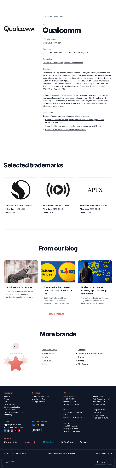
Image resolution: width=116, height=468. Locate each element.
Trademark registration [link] (41, 396)
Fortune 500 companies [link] (53, 63)
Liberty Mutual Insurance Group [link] (91, 353)
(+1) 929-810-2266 (100, 404)
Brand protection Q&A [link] (12, 407)
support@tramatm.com (12, 425)
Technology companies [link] (73, 63)
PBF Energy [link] (83, 364)
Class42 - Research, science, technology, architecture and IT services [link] (74, 126)
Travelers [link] (82, 357)
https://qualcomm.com (52, 43)
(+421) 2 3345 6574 (100, 418)
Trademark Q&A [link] (9, 404)
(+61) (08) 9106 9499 (71, 431)
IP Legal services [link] (38, 402)
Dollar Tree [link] (46, 360)
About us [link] (7, 396)
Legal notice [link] (8, 453)
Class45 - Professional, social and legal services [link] (65, 129)
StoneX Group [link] (48, 353)
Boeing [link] (81, 360)
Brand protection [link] (38, 399)
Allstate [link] (45, 357)
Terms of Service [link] (10, 410)
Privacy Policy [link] (21, 453)
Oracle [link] (44, 364)
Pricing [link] (6, 399)
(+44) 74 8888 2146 (71, 404)
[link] (21, 280)
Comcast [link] (82, 350)
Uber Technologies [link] (49, 350)
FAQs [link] (5, 402)
